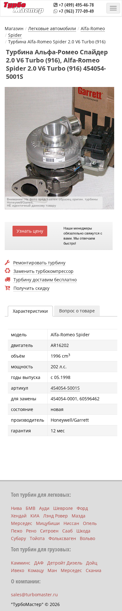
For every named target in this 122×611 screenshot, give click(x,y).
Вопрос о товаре (77, 311)
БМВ (30, 508)
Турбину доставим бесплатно (45, 280)
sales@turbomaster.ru (34, 594)
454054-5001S (65, 388)
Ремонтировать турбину (39, 263)
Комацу (36, 570)
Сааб (67, 531)
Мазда (78, 516)
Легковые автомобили (52, 28)
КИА (34, 516)
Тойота (37, 538)
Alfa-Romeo (93, 28)
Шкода (83, 531)
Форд (82, 508)
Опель (90, 523)
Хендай (19, 516)
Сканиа (93, 570)
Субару (18, 538)
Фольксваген (62, 538)
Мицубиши (48, 523)
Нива (16, 508)
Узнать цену (30, 231)
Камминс (20, 563)
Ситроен (49, 531)
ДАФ (38, 563)
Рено (31, 531)
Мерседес (21, 523)
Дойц (91, 563)
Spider (15, 35)
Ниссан (71, 523)
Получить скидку (31, 288)
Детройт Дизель (64, 563)
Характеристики (30, 311)
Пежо (16, 531)
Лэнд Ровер (55, 516)
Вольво (87, 538)
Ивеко (17, 570)
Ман (52, 570)
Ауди (44, 508)
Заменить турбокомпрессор (43, 271)
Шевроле (63, 508)
